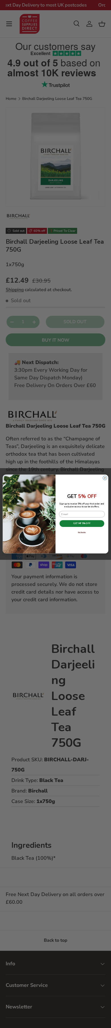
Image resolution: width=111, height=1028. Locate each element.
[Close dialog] (105, 478)
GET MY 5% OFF (81, 523)
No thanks (82, 532)
